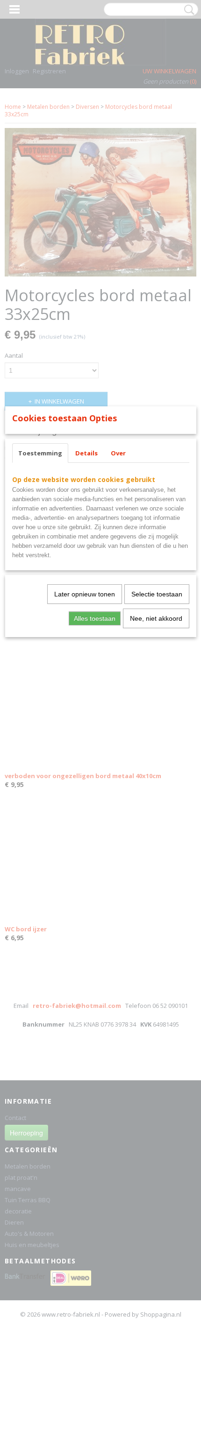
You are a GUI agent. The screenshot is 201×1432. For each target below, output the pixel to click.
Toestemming (40, 453)
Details (86, 453)
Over (118, 453)
